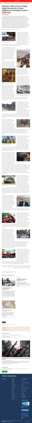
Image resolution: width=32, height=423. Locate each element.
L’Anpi (22, 384)
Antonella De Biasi (4, 311)
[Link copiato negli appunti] (11, 272)
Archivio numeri (23, 389)
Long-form (3, 277)
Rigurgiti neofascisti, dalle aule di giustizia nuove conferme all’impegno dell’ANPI (16, 359)
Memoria (13, 389)
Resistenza (13, 387)
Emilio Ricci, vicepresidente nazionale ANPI (7, 360)
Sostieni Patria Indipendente (23, 397)
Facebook (22, 416)
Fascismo (13, 382)
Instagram (27, 416)
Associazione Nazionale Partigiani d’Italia (12, 420)
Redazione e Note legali (25, 387)
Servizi (6, 277)
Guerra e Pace (8, 29)
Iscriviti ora (4, 371)
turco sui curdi (6, 310)
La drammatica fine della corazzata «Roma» (7, 288)
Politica (13, 29)
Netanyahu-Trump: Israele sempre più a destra (22, 280)
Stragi (17, 29)
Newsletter (23, 394)
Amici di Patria (23, 391)
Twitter (25, 416)
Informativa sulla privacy (8, 421)
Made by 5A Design (27, 421)
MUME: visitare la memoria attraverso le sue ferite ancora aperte (13, 3)
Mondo (26, 286)
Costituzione (18, 286)
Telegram (22, 418)
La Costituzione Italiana (25, 382)
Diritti (3, 29)
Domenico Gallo (19, 281)
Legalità (13, 398)
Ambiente (13, 396)
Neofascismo (14, 394)
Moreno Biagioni (5, 14)
